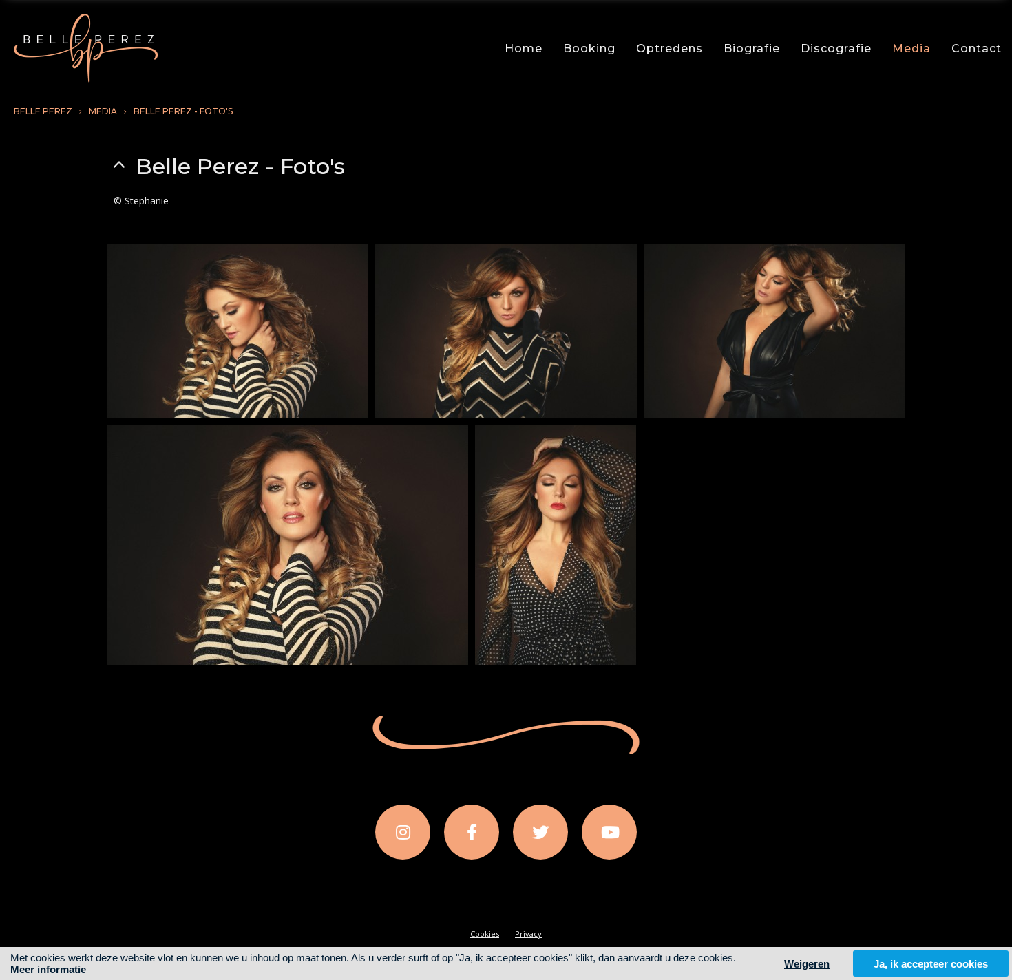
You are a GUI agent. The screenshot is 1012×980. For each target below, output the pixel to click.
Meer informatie (48, 969)
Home (523, 48)
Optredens (669, 48)
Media (911, 48)
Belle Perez (43, 111)
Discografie (836, 48)
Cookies (484, 933)
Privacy (528, 933)
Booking (589, 48)
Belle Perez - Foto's (183, 111)
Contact (976, 48)
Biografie (752, 48)
